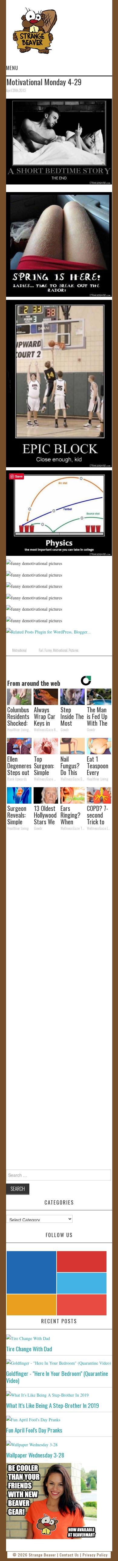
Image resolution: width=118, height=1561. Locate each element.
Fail (41, 650)
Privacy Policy (95, 1555)
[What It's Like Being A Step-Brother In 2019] (59, 1395)
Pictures (73, 650)
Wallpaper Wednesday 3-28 (35, 1455)
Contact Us (69, 1555)
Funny (48, 650)
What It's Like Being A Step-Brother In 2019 (52, 1405)
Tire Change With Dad (29, 1348)
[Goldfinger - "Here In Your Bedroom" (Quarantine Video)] (59, 1363)
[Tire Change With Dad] (59, 1338)
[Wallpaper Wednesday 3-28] (59, 1444)
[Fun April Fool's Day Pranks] (59, 1419)
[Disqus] (59, 919)
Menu (12, 68)
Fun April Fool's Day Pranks (34, 1430)
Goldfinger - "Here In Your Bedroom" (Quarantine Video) (57, 1377)
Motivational (19, 650)
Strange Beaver (42, 1555)
